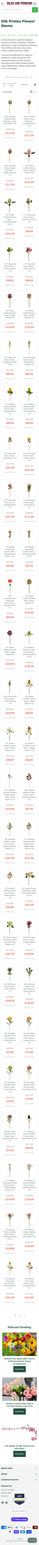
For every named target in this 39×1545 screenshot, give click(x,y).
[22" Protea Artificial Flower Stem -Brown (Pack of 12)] (29, 301)
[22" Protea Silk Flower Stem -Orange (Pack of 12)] (10, 490)
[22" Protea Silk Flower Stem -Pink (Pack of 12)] (10, 443)
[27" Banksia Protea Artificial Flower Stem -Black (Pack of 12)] (29, 1121)
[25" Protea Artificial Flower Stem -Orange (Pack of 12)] (29, 733)
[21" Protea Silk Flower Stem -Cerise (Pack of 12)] (29, 254)
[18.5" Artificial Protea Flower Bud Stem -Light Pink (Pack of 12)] (10, 106)
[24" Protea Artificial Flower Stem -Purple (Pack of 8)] (10, 637)
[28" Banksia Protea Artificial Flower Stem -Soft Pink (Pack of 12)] (29, 1170)
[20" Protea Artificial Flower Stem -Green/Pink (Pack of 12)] (10, 205)
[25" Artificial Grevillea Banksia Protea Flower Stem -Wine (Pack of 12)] (10, 780)
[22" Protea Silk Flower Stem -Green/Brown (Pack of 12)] (29, 347)
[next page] (24, 1315)
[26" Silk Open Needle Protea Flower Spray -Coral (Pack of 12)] (29, 1072)
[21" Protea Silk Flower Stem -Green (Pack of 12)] (10, 254)
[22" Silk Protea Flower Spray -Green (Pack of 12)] (29, 490)
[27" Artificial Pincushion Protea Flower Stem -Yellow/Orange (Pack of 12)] (10, 1170)
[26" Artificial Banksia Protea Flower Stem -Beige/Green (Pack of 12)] (29, 829)
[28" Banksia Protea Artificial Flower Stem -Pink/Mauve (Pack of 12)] (10, 1220)
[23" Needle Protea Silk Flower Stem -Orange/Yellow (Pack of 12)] (10, 537)
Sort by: (9, 85)
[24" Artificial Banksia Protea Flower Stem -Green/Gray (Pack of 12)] (29, 637)
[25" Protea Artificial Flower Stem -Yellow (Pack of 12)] (29, 686)
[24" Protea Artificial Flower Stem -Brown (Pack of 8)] (29, 586)
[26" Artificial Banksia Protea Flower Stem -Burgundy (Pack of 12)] (29, 780)
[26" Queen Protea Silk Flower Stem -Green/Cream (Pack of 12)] (10, 927)
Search (19, 1539)
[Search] (35, 9)
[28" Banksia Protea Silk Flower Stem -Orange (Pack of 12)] (29, 1269)
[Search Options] (34, 77)
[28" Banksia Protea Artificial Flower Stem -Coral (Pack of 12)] (29, 1220)
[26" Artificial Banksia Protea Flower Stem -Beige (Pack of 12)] (10, 878)
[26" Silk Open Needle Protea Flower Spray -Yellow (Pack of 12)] (10, 1023)
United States (18, 1511)
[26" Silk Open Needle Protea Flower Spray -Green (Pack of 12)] (10, 1072)
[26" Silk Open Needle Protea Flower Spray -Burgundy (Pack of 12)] (10, 1121)
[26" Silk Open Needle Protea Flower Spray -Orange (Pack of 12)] (29, 1023)
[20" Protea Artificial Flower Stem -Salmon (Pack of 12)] (29, 156)
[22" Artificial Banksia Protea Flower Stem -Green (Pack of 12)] (29, 394)
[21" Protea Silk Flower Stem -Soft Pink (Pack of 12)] (29, 205)
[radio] (31, 92)
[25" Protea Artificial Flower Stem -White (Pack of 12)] (10, 733)
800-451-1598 (6, 1493)
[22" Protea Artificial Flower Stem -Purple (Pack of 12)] (10, 301)
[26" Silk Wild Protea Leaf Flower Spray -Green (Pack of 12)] (29, 974)
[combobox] (16, 9)
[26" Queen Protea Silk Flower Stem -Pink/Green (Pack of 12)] (29, 878)
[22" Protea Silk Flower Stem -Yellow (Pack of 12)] (29, 443)
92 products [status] (7, 92)
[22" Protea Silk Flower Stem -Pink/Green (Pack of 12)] (10, 347)
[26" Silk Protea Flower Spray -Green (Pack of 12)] (10, 974)
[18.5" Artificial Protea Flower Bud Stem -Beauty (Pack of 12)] (10, 156)
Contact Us (5, 1496)
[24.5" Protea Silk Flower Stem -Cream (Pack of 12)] (10, 686)
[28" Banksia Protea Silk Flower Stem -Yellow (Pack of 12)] (10, 1269)
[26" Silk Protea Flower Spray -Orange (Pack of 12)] (29, 927)
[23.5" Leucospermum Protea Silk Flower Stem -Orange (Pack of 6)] (10, 586)
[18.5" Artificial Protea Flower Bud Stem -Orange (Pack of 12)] (29, 106)
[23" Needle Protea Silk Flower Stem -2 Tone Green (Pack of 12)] (29, 537)
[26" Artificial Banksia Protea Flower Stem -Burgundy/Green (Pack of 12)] (10, 829)
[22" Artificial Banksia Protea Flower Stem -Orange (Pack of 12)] (10, 394)
